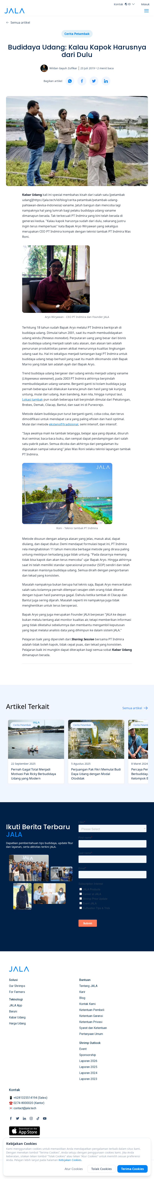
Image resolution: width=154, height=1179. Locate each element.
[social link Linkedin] (24, 1118)
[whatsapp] (69, 81)
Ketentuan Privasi (90, 1022)
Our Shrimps (17, 986)
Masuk (145, 4)
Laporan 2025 (88, 1067)
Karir (82, 992)
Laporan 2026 (88, 1061)
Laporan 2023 (88, 1079)
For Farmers (17, 992)
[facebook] (81, 81)
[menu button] (146, 11)
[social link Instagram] (31, 1118)
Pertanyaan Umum (91, 1034)
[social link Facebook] (11, 1118)
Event (83, 1049)
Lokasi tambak (32, 399)
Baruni (13, 1011)
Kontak (118, 4)
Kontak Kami (87, 1004)
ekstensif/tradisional (63, 424)
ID (129, 4)
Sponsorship (87, 1055)
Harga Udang (17, 1023)
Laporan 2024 (88, 1073)
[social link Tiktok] (38, 1118)
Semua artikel (20, 22)
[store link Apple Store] (24, 1130)
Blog (82, 998)
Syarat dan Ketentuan (93, 1028)
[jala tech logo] (14, 11)
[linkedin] (105, 81)
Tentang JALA (88, 986)
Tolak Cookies (101, 1169)
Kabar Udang (17, 1017)
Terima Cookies (132, 1169)
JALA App (15, 1005)
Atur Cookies (74, 1169)
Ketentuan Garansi (91, 1016)
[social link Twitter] (18, 1118)
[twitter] (93, 81)
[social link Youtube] (45, 1118)
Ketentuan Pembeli (91, 1010)
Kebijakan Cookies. (70, 1160)
